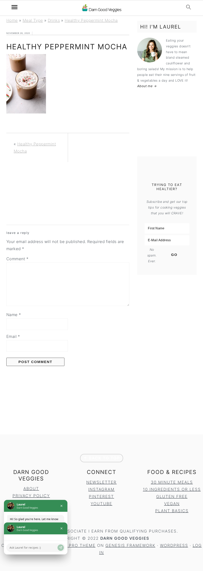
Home (12, 20)
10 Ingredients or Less (172, 489)
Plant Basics (172, 510)
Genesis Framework (130, 545)
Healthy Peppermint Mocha (91, 20)
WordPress (174, 545)
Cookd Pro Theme (73, 545)
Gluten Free (172, 496)
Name (13, 314)
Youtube (101, 503)
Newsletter (101, 482)
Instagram (101, 489)
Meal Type (33, 20)
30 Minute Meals (172, 482)
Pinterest (101, 496)
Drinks (54, 20)
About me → (147, 86)
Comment (17, 258)
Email (13, 336)
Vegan (172, 503)
